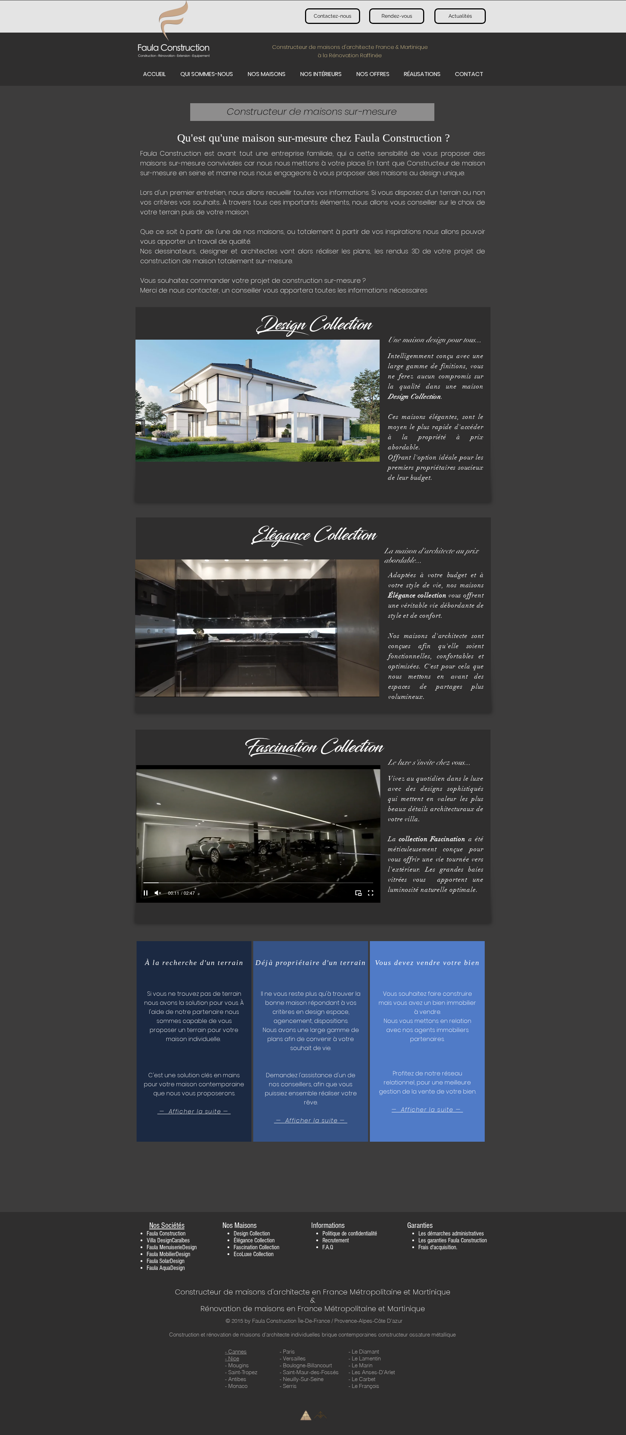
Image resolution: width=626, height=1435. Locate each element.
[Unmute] (157, 687)
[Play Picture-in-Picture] (357, 687)
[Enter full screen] (369, 687)
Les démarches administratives (451, 1233)
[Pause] (144, 687)
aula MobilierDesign (169, 1254)
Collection (260, 1233)
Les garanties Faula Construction (452, 1240)
